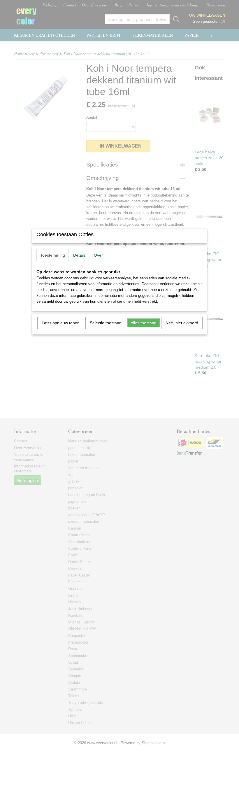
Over (98, 255)
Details (79, 255)
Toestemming (52, 255)
